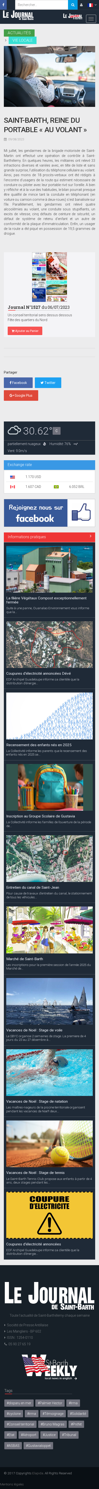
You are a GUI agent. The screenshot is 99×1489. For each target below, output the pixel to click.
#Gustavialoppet (38, 1446)
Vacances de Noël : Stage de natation (37, 1026)
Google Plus (23, 395)
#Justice (49, 1435)
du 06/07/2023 (39, 307)
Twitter (50, 383)
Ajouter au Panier (26, 331)
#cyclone (14, 1414)
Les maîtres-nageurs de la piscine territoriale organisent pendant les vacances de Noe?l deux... (45, 1033)
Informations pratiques (27, 537)
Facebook (19, 383)
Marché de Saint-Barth (24, 883)
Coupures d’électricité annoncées (33, 1168)
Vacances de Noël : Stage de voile (34, 954)
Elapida (37, 1473)
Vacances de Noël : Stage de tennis (35, 1097)
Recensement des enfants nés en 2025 (39, 669)
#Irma (73, 1403)
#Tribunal (69, 1435)
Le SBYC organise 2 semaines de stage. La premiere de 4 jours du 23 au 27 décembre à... (46, 962)
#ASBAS (13, 1446)
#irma (31, 1414)
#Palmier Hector (50, 1403)
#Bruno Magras (52, 1424)
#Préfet (76, 1424)
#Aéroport (28, 1435)
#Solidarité (78, 1414)
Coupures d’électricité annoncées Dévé (38, 598)
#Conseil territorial (20, 1424)
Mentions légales (12, 1484)
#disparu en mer (19, 1403)
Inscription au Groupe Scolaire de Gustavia (40, 741)
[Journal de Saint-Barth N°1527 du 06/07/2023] (49, 277)
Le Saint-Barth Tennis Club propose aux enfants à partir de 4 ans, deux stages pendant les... (49, 1105)
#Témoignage (53, 1414)
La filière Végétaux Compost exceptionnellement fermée (46, 1242)
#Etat (10, 1435)
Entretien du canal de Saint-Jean (32, 812)
